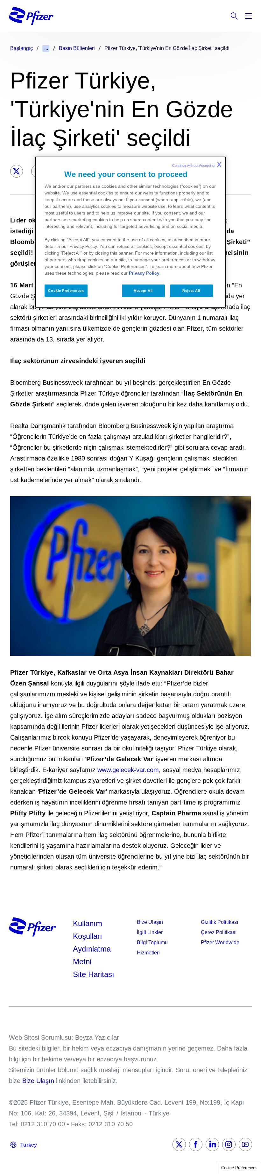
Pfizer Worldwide (220, 942)
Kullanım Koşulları (87, 929)
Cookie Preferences (239, 1167)
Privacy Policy (144, 273)
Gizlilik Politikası (219, 922)
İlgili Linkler (150, 932)
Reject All (191, 290)
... (46, 48)
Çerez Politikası (218, 932)
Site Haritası (93, 974)
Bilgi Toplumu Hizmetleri (152, 947)
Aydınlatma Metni (92, 955)
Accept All (143, 290)
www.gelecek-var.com (128, 769)
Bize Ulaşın (150, 922)
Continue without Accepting (196, 164)
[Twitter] (16, 171)
